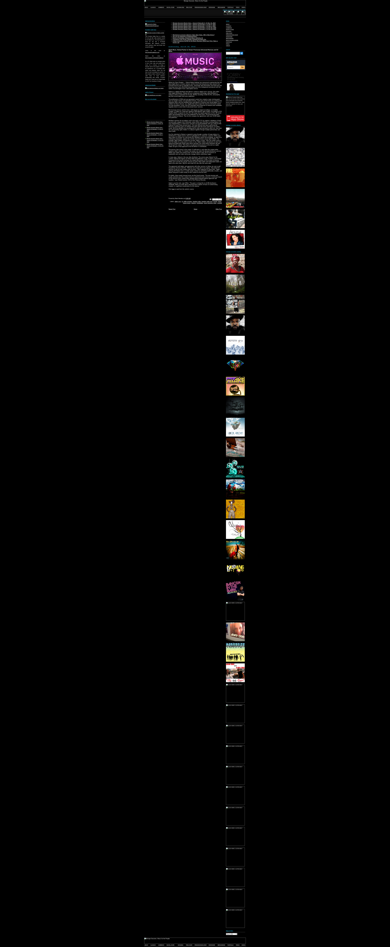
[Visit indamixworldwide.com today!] (154, 88)
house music (187, 203)
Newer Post (172, 209)
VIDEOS (243, 7)
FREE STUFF (189, 7)
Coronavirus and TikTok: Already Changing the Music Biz (189, 39)
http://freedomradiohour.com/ (152, 52)
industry (193, 203)
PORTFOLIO (230, 7)
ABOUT (146, 7)
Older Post (219, 209)
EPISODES (228, 31)
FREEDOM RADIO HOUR (200, 7)
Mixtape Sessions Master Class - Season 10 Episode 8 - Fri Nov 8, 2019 (155, 129)
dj (182, 201)
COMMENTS (161, 7)
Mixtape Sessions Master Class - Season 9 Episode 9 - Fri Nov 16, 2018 (155, 123)
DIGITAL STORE (170, 7)
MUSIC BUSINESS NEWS (232, 40)
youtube (219, 203)
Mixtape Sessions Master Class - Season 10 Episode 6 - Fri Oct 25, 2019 (155, 140)
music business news (210, 203)
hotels (220, 201)
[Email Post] (210, 199)
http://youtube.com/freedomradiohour (154, 57)
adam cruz (178, 201)
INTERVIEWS (212, 7)
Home (195, 209)
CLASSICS (153, 7)
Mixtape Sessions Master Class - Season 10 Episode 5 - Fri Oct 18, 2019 (155, 146)
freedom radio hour (207, 201)
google (215, 201)
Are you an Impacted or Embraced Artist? (185, 36)
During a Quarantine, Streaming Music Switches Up (188, 38)
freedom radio (197, 201)
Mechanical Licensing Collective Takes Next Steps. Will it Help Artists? (193, 35)
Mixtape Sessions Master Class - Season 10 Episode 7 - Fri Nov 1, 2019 (155, 134)
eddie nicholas (188, 201)
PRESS (237, 7)
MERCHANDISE (221, 7)
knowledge (200, 203)
